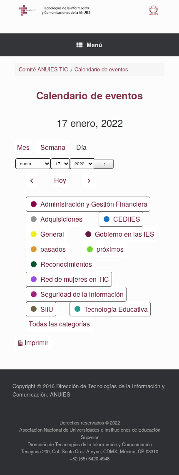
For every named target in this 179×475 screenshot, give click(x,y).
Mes (23, 147)
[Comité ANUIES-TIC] (89, 10)
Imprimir (38, 342)
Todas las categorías (59, 323)
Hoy (60, 180)
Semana (52, 147)
